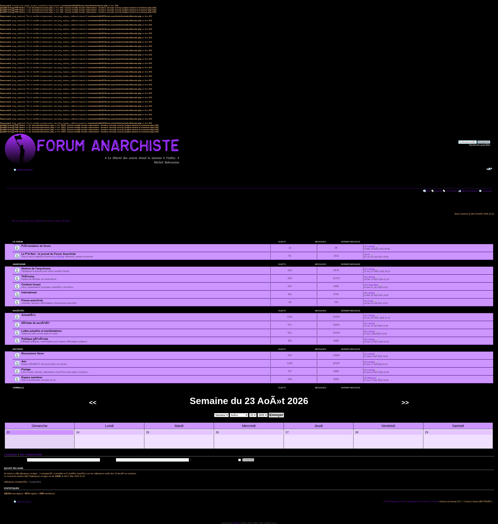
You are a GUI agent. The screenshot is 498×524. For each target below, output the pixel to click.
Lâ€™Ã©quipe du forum (394, 501)
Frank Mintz (373, 285)
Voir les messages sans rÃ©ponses (29, 221)
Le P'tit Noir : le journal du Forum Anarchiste (48, 253)
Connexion (487, 191)
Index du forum (25, 170)
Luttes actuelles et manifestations (41, 330)
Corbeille (18, 388)
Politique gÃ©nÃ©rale (34, 338)
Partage (26, 369)
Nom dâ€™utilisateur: (16, 459)
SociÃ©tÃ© (18, 311)
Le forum (18, 242)
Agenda (438, 191)
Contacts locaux (31, 284)
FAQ (428, 191)
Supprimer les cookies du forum (423, 501)
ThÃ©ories (27, 276)
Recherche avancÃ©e (479, 145)
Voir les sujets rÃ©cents (58, 221)
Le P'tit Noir (451, 191)
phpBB (236, 523)
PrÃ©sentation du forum (36, 246)
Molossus (371, 378)
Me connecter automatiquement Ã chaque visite (215, 459)
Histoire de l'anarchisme (36, 268)
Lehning (371, 246)
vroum (370, 301)
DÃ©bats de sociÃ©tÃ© (35, 322)
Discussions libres (32, 353)
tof (368, 254)
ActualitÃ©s (28, 315)
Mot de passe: (108, 459)
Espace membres (31, 377)
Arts (23, 361)
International (29, 292)
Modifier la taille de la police (489, 169)
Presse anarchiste (32, 300)
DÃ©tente (18, 349)
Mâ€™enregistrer (469, 191)
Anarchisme (19, 264)
